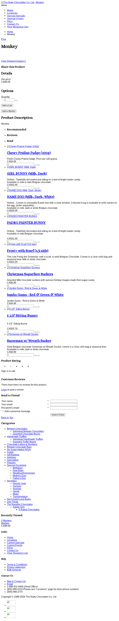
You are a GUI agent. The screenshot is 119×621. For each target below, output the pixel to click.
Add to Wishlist (8, 111)
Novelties (12, 481)
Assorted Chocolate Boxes (26, 434)
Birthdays (17, 468)
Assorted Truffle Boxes (24, 441)
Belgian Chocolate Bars (19, 447)
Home (10, 10)
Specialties (12, 460)
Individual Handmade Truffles (28, 439)
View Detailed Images (13, 61)
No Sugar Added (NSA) (19, 449)
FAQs (10, 21)
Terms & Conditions (17, 564)
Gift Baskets (13, 455)
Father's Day (19, 478)
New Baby (18, 470)
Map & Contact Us (16, 581)
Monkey (5, 523)
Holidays (11, 457)
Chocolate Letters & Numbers (22, 444)
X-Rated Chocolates (29, 509)
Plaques (11, 462)
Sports (16, 491)
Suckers (17, 486)
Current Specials (16, 15)
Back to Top (7, 417)
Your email (6, 404)
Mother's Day (19, 475)
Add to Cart (7, 105)
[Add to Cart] (35, 188)
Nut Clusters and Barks (19, 499)
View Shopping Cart (18, 26)
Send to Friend (58, 415)
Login (4, 389)
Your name (6, 401)
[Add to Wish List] (38, 188)
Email (10, 584)
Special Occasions (16, 465)
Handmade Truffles (17, 436)
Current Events (15, 18)
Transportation (20, 496)
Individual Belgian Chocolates (28, 431)
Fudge (10, 452)
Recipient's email (10, 408)
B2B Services (14, 570)
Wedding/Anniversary (24, 473)
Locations (12, 13)
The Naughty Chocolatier (20, 504)
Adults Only (19, 507)
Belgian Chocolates (17, 428)
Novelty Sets (19, 483)
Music (16, 494)
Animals (17, 488)
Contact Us (13, 24)
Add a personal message (17, 411)
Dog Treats (12, 502)
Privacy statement (16, 567)
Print (3, 39)
